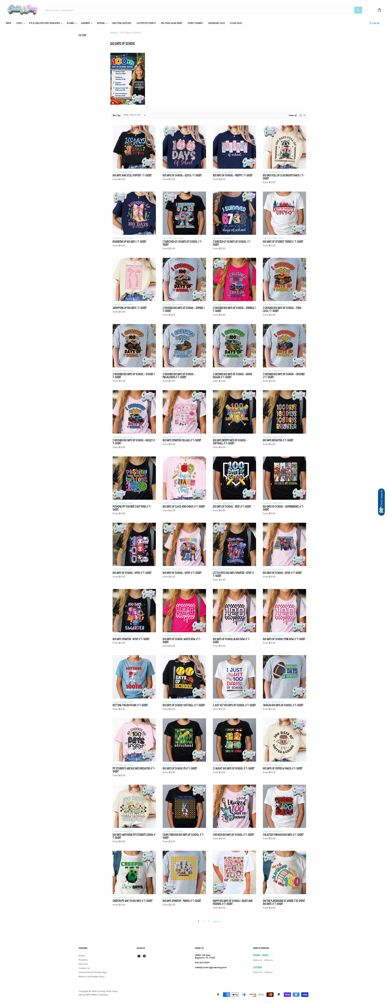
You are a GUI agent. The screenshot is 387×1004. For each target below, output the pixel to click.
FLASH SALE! (236, 23)
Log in (375, 23)
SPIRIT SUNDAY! (195, 23)
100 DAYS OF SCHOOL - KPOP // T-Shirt (132, 573)
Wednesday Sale (216, 23)
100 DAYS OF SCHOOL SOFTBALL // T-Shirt (184, 705)
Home (8, 23)
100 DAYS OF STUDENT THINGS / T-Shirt (283, 241)
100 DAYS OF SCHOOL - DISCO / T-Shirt (182, 175)
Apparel (101, 23)
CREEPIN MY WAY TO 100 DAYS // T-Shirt (133, 901)
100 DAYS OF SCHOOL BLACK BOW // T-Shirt (231, 640)
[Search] (358, 10)
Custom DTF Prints (146, 23)
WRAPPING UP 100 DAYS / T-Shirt (130, 308)
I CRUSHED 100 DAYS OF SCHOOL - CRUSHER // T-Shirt (284, 375)
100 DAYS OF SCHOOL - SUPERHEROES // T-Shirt (283, 508)
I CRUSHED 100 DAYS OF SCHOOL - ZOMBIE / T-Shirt (184, 309)
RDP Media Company (96, 994)
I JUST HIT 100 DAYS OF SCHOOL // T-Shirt (234, 705)
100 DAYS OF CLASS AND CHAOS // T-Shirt (184, 506)
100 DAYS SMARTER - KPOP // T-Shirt (131, 639)
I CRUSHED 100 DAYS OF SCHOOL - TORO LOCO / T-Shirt (282, 309)
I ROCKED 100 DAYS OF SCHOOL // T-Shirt (233, 835)
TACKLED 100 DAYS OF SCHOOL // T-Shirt (283, 705)
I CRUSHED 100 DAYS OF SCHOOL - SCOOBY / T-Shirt (134, 375)
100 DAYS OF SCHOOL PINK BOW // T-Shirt (284, 639)
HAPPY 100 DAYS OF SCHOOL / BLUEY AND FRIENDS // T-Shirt (232, 902)
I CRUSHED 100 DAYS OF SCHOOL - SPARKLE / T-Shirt (234, 309)
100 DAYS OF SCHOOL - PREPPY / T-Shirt (233, 175)
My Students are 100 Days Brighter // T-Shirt (134, 769)
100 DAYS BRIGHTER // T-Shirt (278, 440)
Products (83, 959)
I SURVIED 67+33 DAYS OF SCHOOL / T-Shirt (232, 243)
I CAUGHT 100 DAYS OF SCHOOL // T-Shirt (234, 768)
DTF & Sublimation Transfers (45, 23)
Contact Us (84, 968)
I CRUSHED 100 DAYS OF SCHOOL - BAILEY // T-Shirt (134, 441)
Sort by (116, 115)
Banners (86, 23)
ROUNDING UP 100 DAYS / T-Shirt (129, 241)
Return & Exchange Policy (91, 976)
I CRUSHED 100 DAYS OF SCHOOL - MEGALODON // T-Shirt (179, 375)
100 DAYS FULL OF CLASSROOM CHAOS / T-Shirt (283, 176)
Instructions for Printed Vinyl (92, 972)
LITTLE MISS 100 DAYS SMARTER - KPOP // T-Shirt (233, 574)
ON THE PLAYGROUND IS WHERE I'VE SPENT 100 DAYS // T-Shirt (284, 902)
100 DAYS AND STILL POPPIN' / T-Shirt (132, 175)
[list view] (304, 115)
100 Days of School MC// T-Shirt (180, 768)
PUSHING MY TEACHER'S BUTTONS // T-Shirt (132, 508)
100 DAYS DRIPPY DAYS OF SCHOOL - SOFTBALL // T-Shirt (230, 441)
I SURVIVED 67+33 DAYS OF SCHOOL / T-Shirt (182, 243)
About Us (83, 964)
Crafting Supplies (122, 23)
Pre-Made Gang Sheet (172, 23)
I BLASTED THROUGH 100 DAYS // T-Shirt (283, 835)
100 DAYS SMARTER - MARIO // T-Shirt (182, 901)
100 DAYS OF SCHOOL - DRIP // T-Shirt (232, 506)
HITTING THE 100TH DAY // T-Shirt (130, 705)
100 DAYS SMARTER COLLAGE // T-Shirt (182, 440)
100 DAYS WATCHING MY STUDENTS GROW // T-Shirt (134, 836)
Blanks (71, 23)
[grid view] (300, 115)
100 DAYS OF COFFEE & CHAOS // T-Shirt (283, 768)
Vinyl (19, 23)
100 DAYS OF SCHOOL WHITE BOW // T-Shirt (182, 640)
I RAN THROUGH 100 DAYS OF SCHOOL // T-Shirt (183, 836)
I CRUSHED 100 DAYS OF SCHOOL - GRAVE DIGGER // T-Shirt (232, 375)
